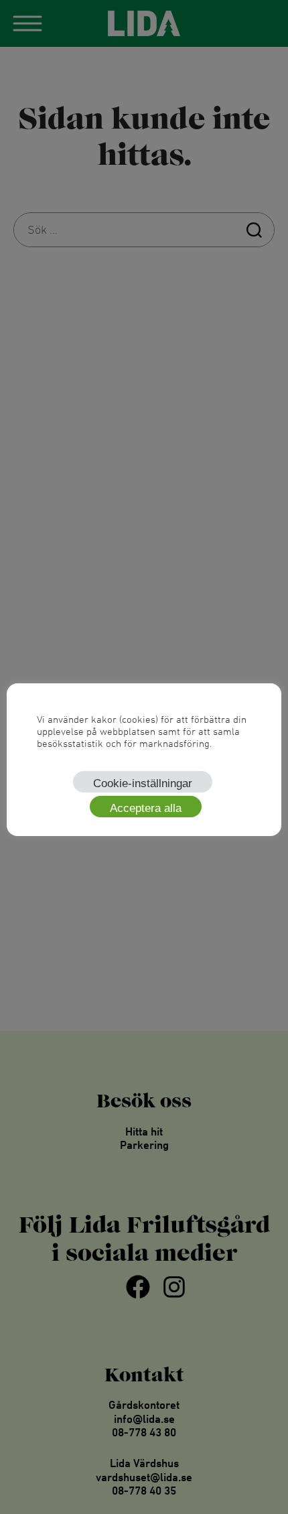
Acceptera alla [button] (146, 808)
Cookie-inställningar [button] (142, 783)
